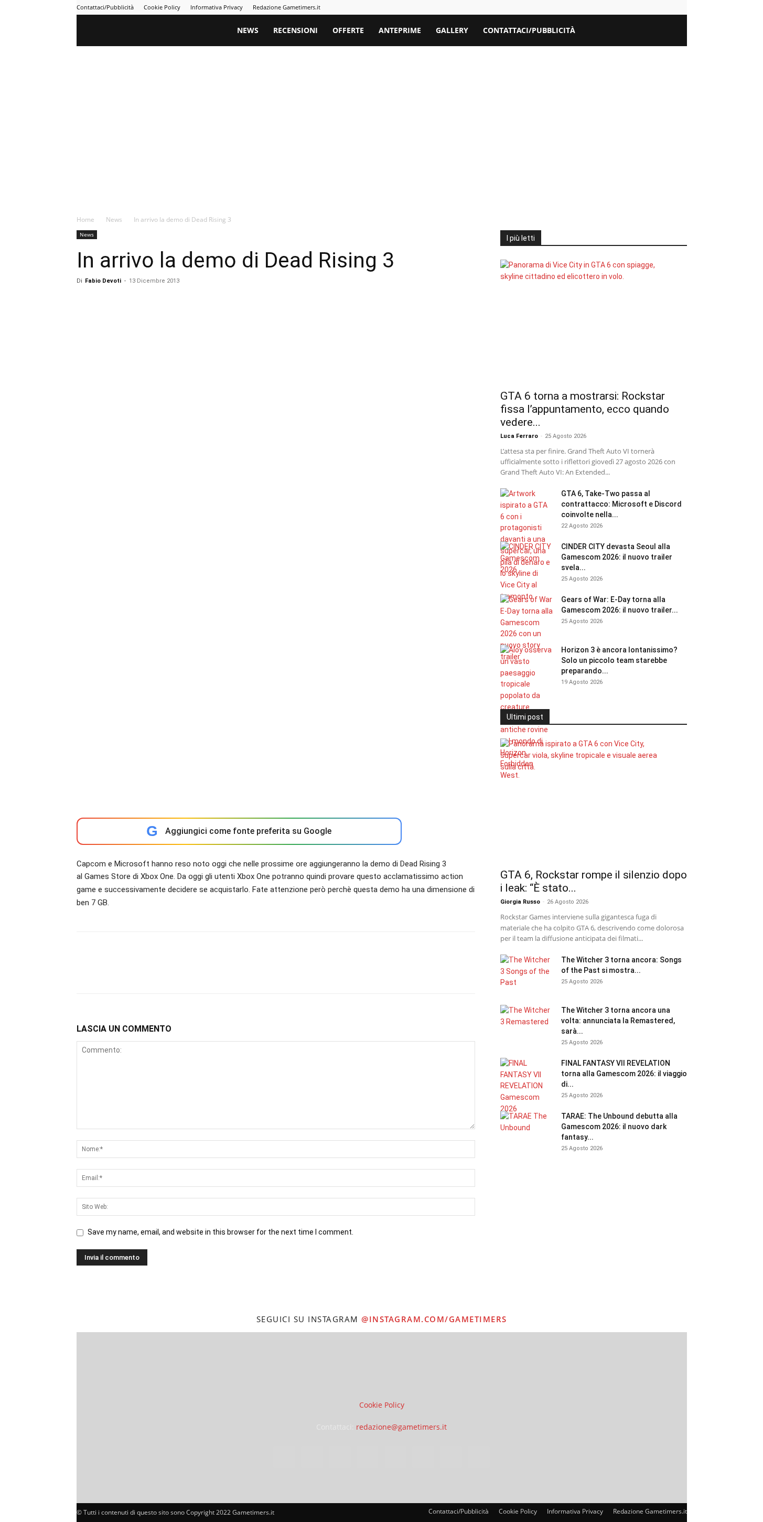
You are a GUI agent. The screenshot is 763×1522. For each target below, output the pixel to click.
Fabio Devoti (103, 280)
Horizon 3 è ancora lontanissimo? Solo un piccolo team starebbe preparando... (619, 660)
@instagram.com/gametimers (434, 1319)
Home (85, 219)
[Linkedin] (592, 7)
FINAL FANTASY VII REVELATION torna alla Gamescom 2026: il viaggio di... (624, 1073)
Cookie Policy (162, 7)
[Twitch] (644, 7)
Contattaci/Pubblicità (105, 7)
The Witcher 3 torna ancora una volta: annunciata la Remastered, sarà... (618, 1020)
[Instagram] (575, 7)
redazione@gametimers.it (401, 1427)
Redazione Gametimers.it (286, 7)
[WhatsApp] (159, 971)
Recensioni (295, 30)
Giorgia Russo (520, 901)
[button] (674, 31)
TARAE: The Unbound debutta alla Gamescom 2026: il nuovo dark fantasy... (619, 1126)
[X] (662, 7)
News (248, 30)
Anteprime (400, 30)
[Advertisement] (381, 124)
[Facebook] (558, 7)
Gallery (452, 30)
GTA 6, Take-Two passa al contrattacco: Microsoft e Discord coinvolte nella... (621, 504)
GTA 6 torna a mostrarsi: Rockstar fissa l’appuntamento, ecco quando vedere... (584, 409)
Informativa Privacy (216, 7)
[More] (256, 971)
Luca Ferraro (519, 436)
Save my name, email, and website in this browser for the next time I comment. (220, 1232)
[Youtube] (679, 7)
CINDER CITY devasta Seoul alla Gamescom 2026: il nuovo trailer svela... (616, 557)
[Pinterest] (610, 7)
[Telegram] (627, 7)
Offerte (348, 30)
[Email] (207, 971)
